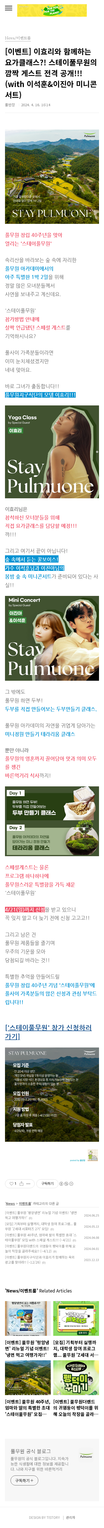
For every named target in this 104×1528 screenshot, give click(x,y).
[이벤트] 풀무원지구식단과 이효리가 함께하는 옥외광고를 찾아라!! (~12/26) (40, 1259)
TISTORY (53, 1517)
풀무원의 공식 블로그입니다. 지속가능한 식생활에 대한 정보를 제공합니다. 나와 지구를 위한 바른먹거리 (40, 1464)
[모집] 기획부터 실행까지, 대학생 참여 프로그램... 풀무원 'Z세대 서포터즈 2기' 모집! (41, 1226)
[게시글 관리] (28, 1184)
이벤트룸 (25, 1203)
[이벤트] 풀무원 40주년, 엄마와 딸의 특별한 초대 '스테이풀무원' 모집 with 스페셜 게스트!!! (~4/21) (41, 1237)
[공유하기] (21, 1184)
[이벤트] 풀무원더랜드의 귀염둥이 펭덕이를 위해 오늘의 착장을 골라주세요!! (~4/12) (40, 1248)
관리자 (70, 1517)
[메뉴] (8, 8)
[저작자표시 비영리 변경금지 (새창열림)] (66, 1184)
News (10, 1203)
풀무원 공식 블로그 (31, 1451)
